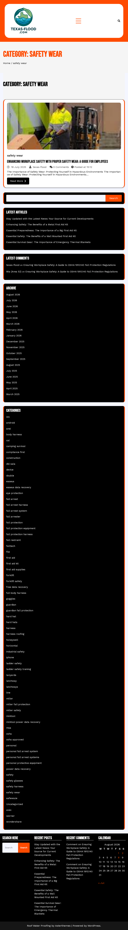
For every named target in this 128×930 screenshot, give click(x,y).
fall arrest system (16, 510)
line (8, 692)
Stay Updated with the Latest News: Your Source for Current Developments (50, 218)
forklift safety (14, 581)
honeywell (12, 640)
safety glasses (14, 780)
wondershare (14, 821)
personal (11, 745)
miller (9, 698)
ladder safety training (18, 669)
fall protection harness (19, 534)
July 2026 (11, 300)
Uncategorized (14, 804)
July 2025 (11, 370)
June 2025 (12, 376)
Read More (16, 180)
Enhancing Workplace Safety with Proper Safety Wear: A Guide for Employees (57, 161)
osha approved (15, 739)
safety (9, 774)
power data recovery (18, 769)
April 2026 (12, 318)
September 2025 (15, 359)
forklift (10, 575)
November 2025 (15, 347)
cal (8, 440)
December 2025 (15, 341)
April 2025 (12, 388)
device (9, 469)
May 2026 (11, 312)
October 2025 (14, 353)
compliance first (15, 452)
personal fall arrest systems (22, 757)
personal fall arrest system (22, 751)
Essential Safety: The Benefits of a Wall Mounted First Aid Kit (41, 236)
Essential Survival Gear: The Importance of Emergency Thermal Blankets (48, 242)
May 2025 (11, 382)
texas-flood (39, 167)
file (8, 551)
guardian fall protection (19, 610)
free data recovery (17, 587)
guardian (11, 604)
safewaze (11, 798)
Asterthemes (63, 925)
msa (8, 727)
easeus (10, 481)
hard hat (11, 616)
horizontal (12, 645)
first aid (10, 557)
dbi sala (10, 463)
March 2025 (13, 394)
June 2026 (12, 306)
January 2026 (14, 335)
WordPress (94, 925)
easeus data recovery (18, 487)
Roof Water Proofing (39, 925)
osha (9, 733)
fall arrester (13, 516)
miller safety (13, 710)
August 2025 (13, 365)
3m (8, 417)
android (10, 422)
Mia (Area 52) (13, 271)
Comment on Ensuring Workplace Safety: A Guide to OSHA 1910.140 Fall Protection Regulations (79, 851)
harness (10, 628)
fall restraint (13, 540)
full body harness (16, 593)
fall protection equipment (20, 528)
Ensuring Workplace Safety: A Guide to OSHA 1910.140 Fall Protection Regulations (69, 265)
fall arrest (12, 499)
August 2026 (13, 294)
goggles (10, 598)
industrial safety (15, 651)
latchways (12, 686)
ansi (8, 428)
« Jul (101, 882)
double (10, 475)
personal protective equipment (24, 763)
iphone (10, 657)
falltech (10, 546)
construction (13, 458)
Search (113, 198)
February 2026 (14, 329)
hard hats (11, 622)
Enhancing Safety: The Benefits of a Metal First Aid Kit (37, 224)
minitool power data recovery (23, 722)
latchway (11, 681)
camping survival (15, 446)
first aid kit (12, 563)
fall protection (14, 522)
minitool (10, 716)
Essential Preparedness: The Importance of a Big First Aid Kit (41, 230)
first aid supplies (15, 569)
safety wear (15, 155)
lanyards (11, 675)
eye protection (14, 493)
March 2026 (13, 323)
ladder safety (14, 663)
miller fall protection (18, 704)
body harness (14, 434)
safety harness (14, 786)
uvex (8, 810)
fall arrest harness (17, 504)
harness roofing (15, 634)
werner (10, 816)
